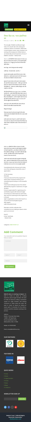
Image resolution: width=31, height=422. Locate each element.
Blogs (6, 385)
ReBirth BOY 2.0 (14, 224)
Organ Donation (9, 378)
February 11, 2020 (8, 40)
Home (6, 374)
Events (6, 380)
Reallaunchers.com (15, 419)
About (6, 376)
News (6, 383)
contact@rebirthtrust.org (13, 329)
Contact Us (7, 387)
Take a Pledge (9, 29)
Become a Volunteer (20, 29)
